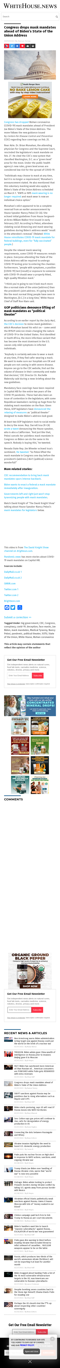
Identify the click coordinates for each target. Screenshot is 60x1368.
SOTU (44, 633)
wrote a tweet (11, 428)
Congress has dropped (16, 122)
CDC (41, 623)
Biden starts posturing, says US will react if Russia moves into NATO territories (34, 1108)
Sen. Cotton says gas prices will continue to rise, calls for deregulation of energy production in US (34, 1121)
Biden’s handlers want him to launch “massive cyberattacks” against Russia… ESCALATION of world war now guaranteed (34, 1229)
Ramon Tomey (24, 41)
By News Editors (31, 1138)
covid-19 (21, 626)
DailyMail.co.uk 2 (13, 577)
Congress (50, 623)
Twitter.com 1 (11, 589)
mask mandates (20, 630)
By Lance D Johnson (32, 1284)
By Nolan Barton (31, 1047)
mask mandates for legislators (20, 510)
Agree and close (31, 1351)
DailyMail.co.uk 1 (13, 572)
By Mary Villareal (31, 1113)
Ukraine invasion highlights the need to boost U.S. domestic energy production (32, 1144)
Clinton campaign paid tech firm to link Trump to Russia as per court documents (33, 1216)
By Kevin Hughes (31, 1127)
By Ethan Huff (29, 1077)
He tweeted (22, 452)
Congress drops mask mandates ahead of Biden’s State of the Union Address (33, 1083)
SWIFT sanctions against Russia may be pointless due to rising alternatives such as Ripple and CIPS (34, 1096)
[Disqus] (30, 839)
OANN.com (10, 583)
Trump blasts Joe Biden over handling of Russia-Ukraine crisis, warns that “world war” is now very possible (33, 1171)
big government (29, 623)
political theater (32, 633)
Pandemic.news (12, 556)
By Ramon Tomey (31, 1088)
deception (32, 626)
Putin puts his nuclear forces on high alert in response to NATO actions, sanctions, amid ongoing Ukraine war (35, 1157)
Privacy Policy (27, 1345)
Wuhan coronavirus (43, 637)
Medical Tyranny (38, 630)
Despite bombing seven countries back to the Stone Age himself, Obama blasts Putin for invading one (34, 1292)
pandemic (17, 633)
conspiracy (10, 626)
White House (25, 637)
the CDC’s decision (14, 324)
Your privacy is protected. (16, 684)
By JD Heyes (29, 1060)
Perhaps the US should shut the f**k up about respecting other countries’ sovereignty (33, 1306)
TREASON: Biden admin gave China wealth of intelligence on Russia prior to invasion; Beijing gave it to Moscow (34, 1055)
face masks (45, 626)
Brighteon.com (12, 601)
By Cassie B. (29, 1149)
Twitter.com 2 (11, 595)
